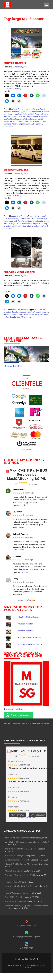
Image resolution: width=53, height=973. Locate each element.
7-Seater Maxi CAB (13, 882)
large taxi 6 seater (40, 117)
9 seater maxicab (25, 221)
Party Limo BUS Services (15, 901)
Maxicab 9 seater (25, 631)
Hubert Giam (13, 788)
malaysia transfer (25, 119)
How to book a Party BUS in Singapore (21, 886)
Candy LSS (17, 579)
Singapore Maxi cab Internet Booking (21, 875)
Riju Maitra (12, 797)
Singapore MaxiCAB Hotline (30, 644)
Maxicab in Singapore (14, 871)
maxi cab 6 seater (11, 314)
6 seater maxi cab (15, 114)
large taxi (36, 221)
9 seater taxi (16, 117)
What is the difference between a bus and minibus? (27, 842)
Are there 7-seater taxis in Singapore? (21, 849)
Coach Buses (17, 109)
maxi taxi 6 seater (26, 314)
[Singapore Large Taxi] (26, 150)
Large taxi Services (20, 216)
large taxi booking (40, 224)
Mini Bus (15, 112)
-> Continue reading (12, 89)
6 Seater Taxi (28, 114)
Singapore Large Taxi (16, 169)
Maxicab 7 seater (25, 624)
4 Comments (26, 317)
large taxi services (39, 226)
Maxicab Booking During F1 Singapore (21, 864)
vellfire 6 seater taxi (12, 317)
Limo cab (27, 109)
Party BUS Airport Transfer (16, 893)
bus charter (27, 117)
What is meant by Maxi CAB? (17, 860)
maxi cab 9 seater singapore (15, 124)
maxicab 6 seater (34, 124)
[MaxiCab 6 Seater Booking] (26, 252)
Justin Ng (17, 556)
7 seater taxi (40, 219)
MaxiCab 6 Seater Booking (19, 271)
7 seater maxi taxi (26, 219)
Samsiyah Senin (19, 490)
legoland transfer (10, 119)
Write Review (38, 815)
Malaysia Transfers (15, 62)
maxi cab (7, 112)
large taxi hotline (11, 226)
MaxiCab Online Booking (28, 617)
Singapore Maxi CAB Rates (29, 638)
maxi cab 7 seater (17, 121)
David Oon (17, 512)
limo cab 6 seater (41, 312)
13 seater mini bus (33, 112)
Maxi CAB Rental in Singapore (18, 838)
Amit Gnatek (13, 807)
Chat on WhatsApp (21, 715)
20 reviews (33, 484)
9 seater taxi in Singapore (16, 856)
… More (24, 505)
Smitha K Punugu (20, 534)
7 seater (38, 114)
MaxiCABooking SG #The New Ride (26, 723)
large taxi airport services (21, 224)
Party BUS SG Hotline (14, 897)
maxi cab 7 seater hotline (35, 121)
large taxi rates (24, 226)
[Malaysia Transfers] (26, 43)
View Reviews (17, 815)
